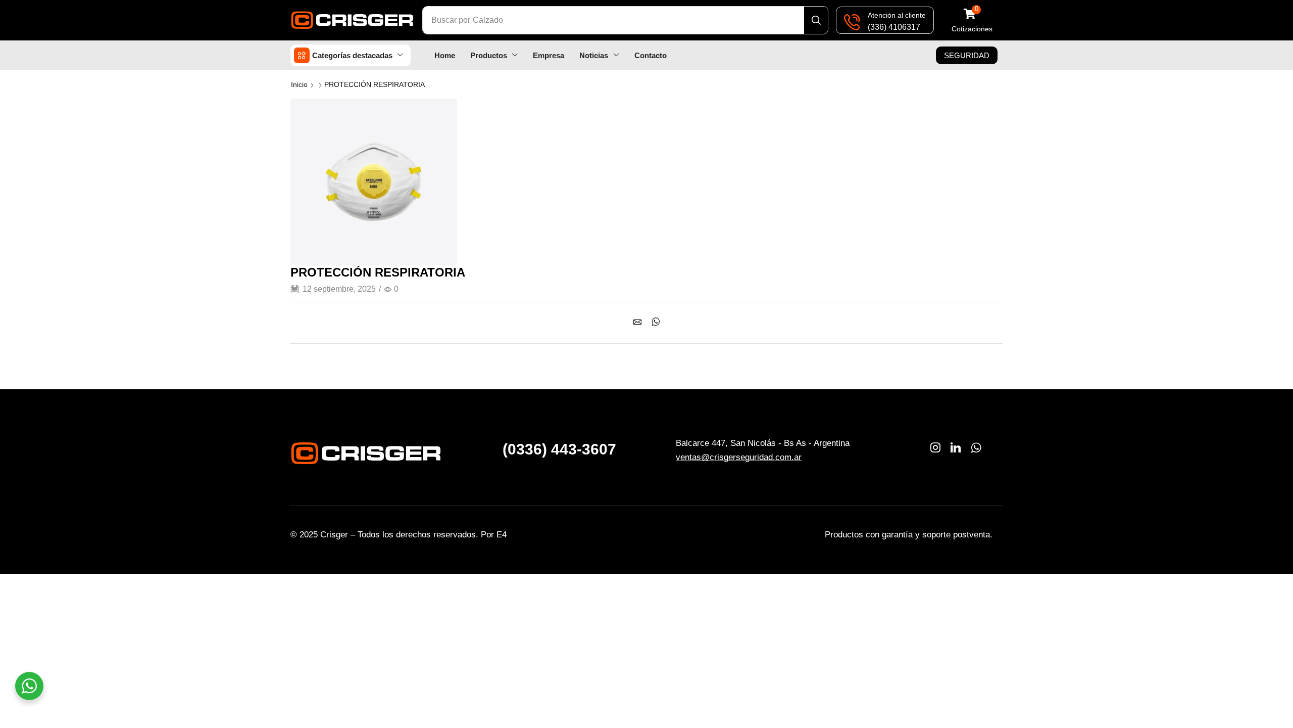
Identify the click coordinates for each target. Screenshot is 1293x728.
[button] (972, 20)
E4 (501, 534)
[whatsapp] (653, 323)
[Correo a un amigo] (639, 323)
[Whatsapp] (976, 447)
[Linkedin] (956, 447)
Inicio (299, 84)
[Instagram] (935, 447)
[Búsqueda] (816, 20)
